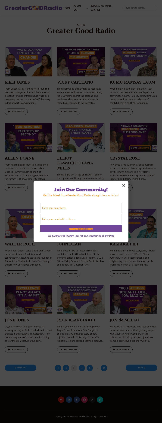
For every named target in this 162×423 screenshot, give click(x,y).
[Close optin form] (124, 186)
